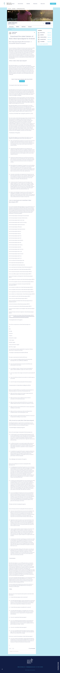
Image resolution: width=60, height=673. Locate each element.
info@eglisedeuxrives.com (30, 666)
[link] (11, 26)
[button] (13, 3)
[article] (22, 342)
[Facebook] (2, 669)
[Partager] (34, 32)
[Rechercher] (43, 23)
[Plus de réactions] (13, 648)
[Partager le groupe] (51, 23)
